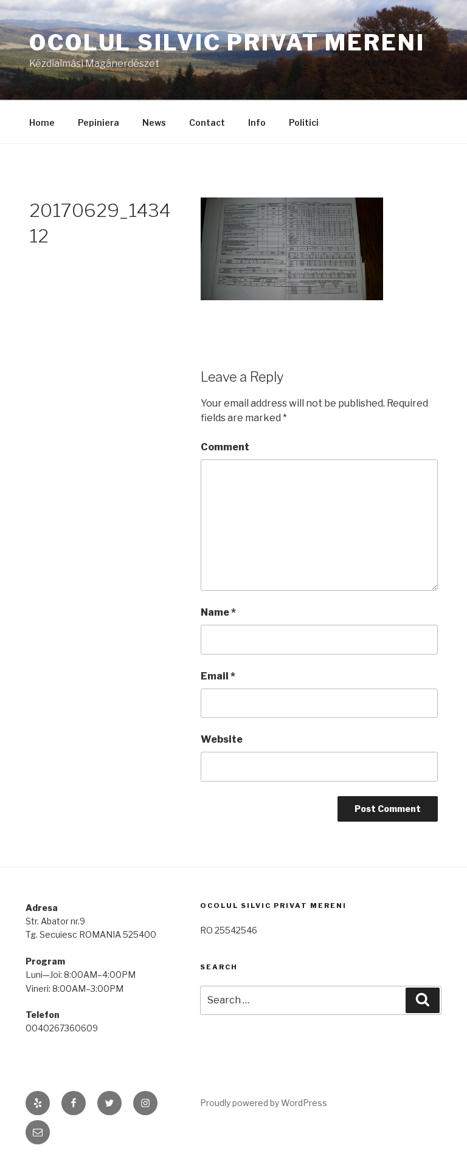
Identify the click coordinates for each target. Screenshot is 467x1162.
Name (218, 612)
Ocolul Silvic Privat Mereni (227, 42)
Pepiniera (98, 122)
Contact (207, 122)
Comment (225, 447)
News (154, 122)
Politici (304, 122)
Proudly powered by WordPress (263, 1103)
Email (218, 676)
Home (42, 122)
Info (257, 122)
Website (222, 739)
